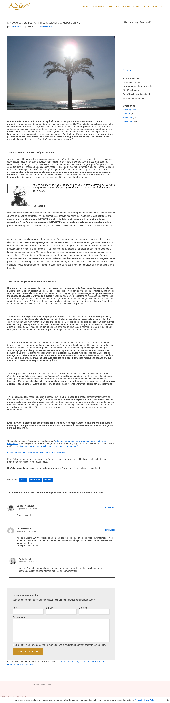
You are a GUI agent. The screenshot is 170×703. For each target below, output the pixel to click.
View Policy (150, 700)
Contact (157, 6)
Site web (83, 608)
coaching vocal (130, 110)
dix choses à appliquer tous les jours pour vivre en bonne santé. (49, 446)
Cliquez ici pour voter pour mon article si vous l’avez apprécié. (36, 453)
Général (126, 113)
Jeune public (98, 6)
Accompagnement (132, 6)
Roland (47, 480)
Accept (138, 700)
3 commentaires (45, 27)
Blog (147, 6)
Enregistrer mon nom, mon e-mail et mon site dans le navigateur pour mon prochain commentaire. (60, 645)
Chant (85, 6)
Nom (15, 608)
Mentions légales (39, 684)
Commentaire (20, 617)
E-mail (49, 608)
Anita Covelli (15, 27)
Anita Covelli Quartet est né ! (136, 94)
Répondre (110, 507)
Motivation (128, 117)
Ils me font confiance (132, 82)
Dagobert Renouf (25, 506)
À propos (127, 70)
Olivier (23, 480)
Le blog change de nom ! (134, 98)
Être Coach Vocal (131, 90)
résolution (35, 480)
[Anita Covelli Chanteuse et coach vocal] (19, 6)
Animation (114, 6)
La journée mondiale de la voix (137, 86)
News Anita (128, 121)
